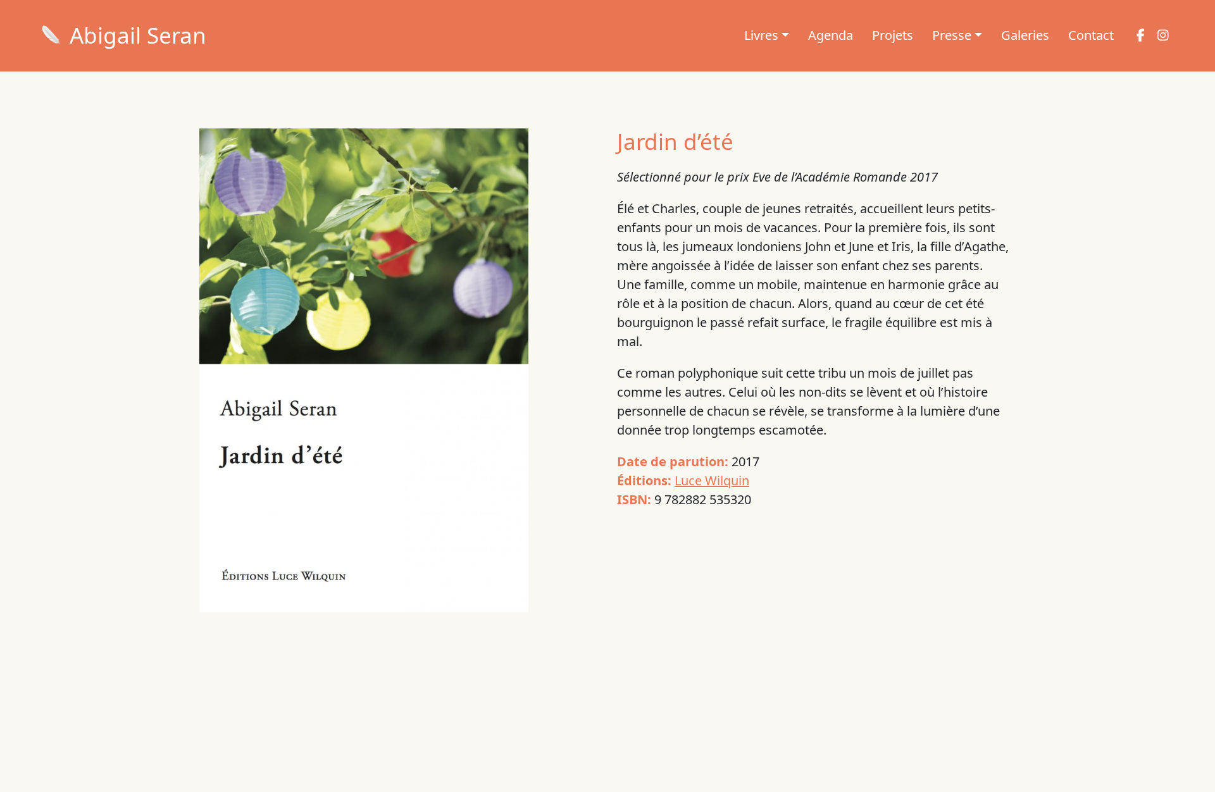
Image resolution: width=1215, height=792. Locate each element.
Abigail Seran (138, 35)
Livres (761, 35)
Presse (951, 35)
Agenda (830, 35)
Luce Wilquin (712, 480)
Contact (1091, 35)
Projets (892, 35)
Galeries (1025, 35)
